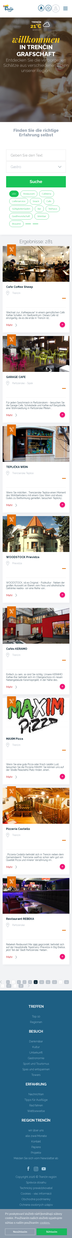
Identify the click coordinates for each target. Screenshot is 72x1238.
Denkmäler (36, 1041)
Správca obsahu (36, 1182)
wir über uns (36, 1130)
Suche (36, 181)
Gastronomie (36, 1058)
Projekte (36, 1152)
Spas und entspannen (36, 1069)
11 (48, 982)
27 (9, 986)
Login (48, 8)
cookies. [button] (45, 1222)
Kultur (36, 1047)
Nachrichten (36, 1094)
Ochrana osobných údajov (36, 1204)
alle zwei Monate (36, 1136)
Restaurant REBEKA (20, 919)
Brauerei (16, 223)
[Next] (29, 985)
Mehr (9, 325)
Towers (36, 1075)
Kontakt (36, 1141)
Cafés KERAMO (16, 648)
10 (42, 982)
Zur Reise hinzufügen (62, 324)
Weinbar (41, 216)
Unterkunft (36, 1052)
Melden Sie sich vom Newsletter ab (36, 1158)
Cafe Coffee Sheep (19, 287)
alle (14, 193)
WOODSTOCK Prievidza (22, 557)
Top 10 (36, 1016)
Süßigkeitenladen (21, 208)
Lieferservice (18, 201)
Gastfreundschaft (21, 216)
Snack (36, 201)
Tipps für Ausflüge (36, 1099)
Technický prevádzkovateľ (36, 1188)
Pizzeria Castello (18, 829)
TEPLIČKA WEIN (17, 467)
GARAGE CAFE (16, 377)
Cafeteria (46, 193)
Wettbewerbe (36, 1111)
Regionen (36, 1022)
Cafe (48, 201)
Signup (41, 8)
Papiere (36, 1147)
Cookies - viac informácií (36, 1193)
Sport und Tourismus (36, 1063)
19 (66, 982)
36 (21, 986)
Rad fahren (36, 1105)
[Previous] (1, 982)
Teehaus (52, 208)
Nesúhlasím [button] (20, 1231)
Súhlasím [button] (51, 1231)
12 (54, 982)
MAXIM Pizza (14, 738)
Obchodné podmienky (36, 1199)
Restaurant (29, 193)
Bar (39, 208)
